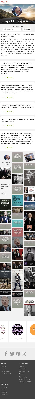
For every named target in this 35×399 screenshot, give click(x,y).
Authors (4, 366)
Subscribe (27, 29)
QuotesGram (4, 2)
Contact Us (22, 369)
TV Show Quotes (6, 373)
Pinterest (4, 392)
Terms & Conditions (24, 379)
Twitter (3, 390)
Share (10, 77)
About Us (21, 366)
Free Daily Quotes (17, 26)
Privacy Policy (23, 377)
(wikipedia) (4, 55)
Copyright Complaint (25, 381)
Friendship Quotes (17, 339)
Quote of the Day (24, 371)
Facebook (4, 387)
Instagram (4, 394)
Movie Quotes (6, 371)
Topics (3, 369)
